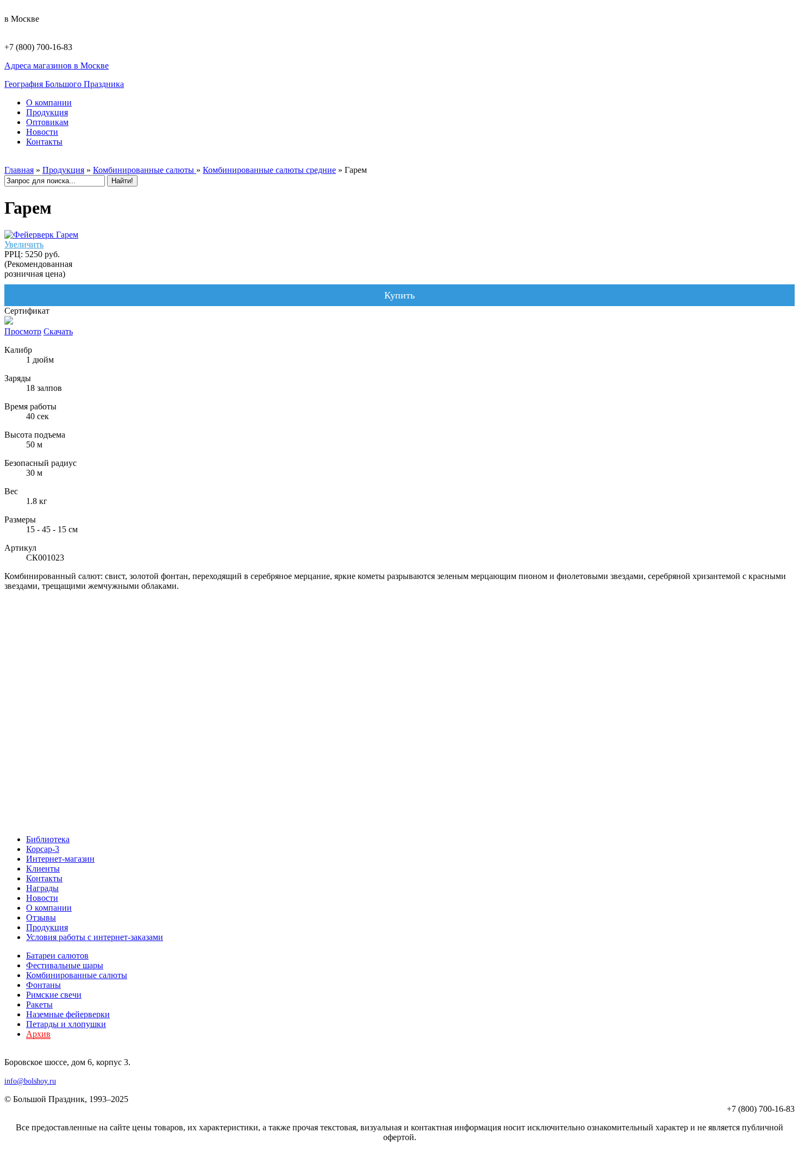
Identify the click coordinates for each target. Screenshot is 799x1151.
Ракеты (39, 1004)
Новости (42, 131)
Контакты (44, 141)
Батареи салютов (57, 955)
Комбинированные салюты (144, 170)
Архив (38, 1033)
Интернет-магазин (60, 858)
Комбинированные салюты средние (269, 170)
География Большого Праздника (64, 84)
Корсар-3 (42, 849)
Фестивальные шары (64, 965)
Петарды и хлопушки (66, 1024)
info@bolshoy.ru (30, 1081)
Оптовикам (47, 122)
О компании (49, 102)
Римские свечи (54, 994)
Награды (42, 888)
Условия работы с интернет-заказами (94, 937)
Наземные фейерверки (68, 1014)
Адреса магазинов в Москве (56, 65)
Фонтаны (43, 985)
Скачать (58, 331)
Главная (19, 170)
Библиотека (48, 839)
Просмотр (22, 331)
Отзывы (41, 917)
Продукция (47, 112)
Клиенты (43, 868)
